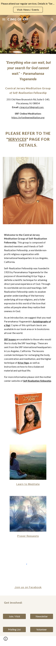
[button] (3, 19)
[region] (28, 7)
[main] (28, 71)
